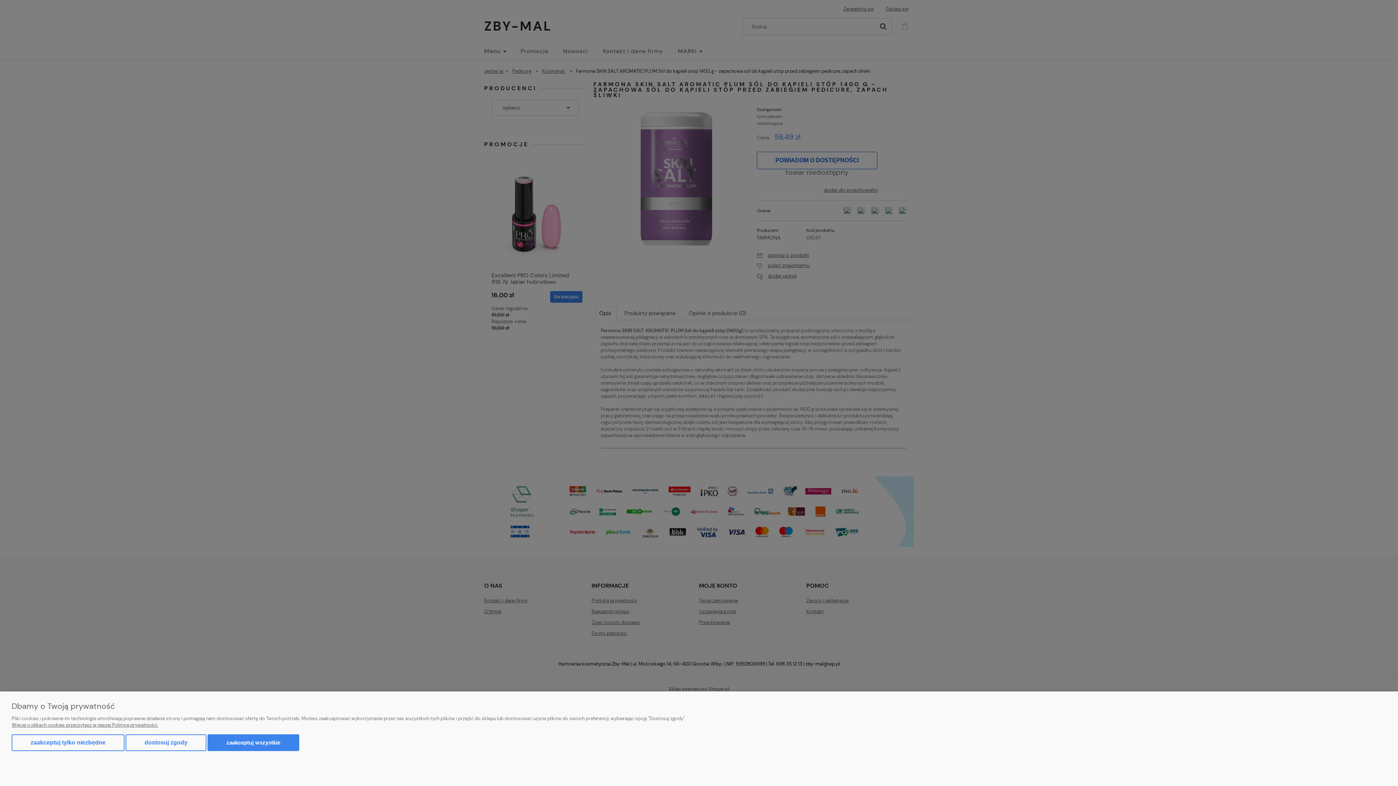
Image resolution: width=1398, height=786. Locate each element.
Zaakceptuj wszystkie (253, 742)
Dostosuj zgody (166, 742)
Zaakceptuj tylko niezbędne (68, 742)
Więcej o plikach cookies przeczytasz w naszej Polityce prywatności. (85, 725)
